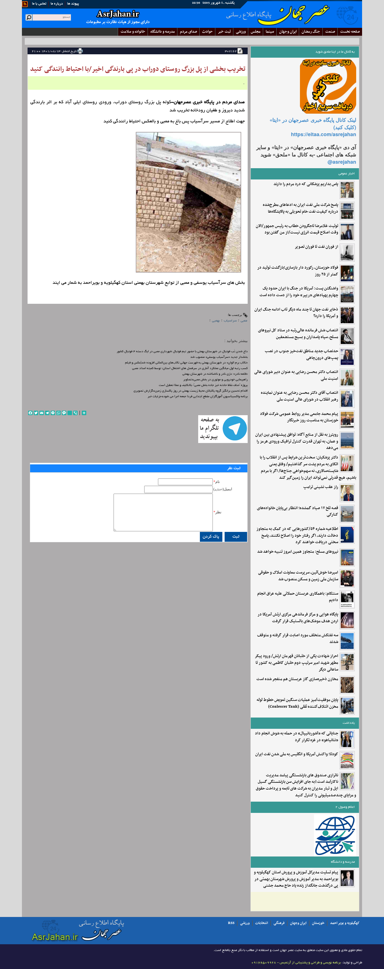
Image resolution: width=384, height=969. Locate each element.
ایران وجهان (298, 923)
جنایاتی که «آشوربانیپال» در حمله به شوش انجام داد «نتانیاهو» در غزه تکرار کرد (296, 737)
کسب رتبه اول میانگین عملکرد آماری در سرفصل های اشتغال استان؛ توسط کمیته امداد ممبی (190, 368)
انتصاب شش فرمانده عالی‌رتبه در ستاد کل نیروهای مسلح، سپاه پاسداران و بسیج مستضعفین (298, 334)
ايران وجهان (288, 31)
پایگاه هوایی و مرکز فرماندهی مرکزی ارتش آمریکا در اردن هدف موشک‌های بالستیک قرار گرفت (297, 618)
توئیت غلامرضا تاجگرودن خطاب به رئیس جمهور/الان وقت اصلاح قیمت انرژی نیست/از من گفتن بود (297, 229)
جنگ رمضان (311, 31)
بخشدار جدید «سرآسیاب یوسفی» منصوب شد (219, 357)
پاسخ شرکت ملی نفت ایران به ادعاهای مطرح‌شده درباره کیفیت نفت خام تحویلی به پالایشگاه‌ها (300, 208)
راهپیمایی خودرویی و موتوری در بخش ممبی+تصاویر (215, 379)
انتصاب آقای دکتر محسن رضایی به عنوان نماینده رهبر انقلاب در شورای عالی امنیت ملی (299, 396)
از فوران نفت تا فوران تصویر (316, 247)
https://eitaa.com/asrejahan (323, 134)
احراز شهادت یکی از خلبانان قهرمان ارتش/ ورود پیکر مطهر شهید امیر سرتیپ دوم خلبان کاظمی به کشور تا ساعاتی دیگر (296, 663)
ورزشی (241, 31)
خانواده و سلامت (133, 31)
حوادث (207, 31)
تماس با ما (39, 4)
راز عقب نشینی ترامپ (320, 487)
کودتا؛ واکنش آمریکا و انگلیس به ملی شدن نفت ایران (296, 754)
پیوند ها (73, 4)
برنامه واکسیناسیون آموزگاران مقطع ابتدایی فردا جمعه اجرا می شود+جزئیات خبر (198, 396)
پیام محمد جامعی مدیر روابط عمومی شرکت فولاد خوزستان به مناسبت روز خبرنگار (299, 417)
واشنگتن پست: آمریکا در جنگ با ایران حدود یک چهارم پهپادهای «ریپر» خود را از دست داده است (298, 292)
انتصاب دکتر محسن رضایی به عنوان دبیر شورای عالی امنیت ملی (296, 375)
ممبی (244, 321)
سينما (270, 31)
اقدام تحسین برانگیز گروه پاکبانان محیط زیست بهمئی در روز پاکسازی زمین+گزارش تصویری (191, 391)
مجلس (256, 31)
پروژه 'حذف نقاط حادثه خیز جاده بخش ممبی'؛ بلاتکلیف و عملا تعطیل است (203, 385)
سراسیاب (230, 321)
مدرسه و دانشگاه (162, 31)
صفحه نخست (350, 31)
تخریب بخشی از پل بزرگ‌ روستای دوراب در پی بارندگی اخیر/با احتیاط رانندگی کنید (137, 69)
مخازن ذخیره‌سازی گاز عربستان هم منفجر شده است (297, 679)
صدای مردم (188, 31)
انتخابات (261, 923)
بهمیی (216, 321)
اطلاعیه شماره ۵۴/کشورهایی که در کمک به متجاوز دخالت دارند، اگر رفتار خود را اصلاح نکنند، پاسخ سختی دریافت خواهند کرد (297, 536)
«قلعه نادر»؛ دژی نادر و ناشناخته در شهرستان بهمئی (215, 374)
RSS (231, 923)
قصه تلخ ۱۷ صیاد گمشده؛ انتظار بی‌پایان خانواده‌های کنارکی (297, 511)
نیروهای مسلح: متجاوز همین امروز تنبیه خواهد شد (297, 551)
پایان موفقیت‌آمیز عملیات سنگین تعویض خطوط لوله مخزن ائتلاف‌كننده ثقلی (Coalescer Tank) (297, 703)
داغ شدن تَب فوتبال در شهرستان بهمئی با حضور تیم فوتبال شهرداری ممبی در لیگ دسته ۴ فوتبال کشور (182, 351)
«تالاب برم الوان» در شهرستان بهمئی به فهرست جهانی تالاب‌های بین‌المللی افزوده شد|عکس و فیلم (186, 363)
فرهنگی (279, 923)
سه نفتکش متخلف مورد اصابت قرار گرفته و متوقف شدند (297, 639)
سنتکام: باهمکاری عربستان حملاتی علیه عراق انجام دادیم (297, 597)
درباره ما (57, 4)
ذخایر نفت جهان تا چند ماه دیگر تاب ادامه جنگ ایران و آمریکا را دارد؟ (296, 313)
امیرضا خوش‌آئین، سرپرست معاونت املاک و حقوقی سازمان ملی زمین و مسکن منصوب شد (298, 576)
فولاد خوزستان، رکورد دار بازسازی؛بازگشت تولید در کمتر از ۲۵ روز (297, 271)
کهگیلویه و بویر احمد (345, 923)
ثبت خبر (224, 31)
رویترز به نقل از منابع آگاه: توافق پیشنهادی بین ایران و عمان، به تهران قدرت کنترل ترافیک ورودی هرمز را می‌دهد (296, 441)
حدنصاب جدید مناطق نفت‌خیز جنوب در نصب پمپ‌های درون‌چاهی (301, 354)
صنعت (330, 31)
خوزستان (318, 923)
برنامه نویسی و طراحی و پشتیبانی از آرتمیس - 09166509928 (296, 962)
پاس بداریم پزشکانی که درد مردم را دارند (306, 184)
